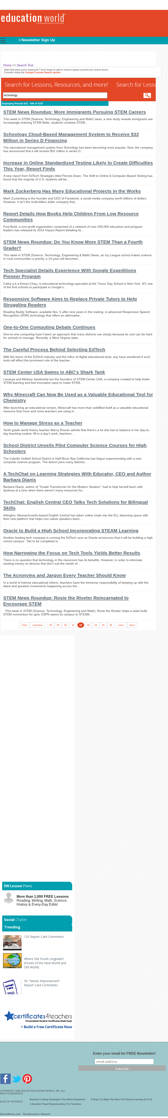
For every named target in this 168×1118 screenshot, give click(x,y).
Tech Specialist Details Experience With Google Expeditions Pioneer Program (69, 273)
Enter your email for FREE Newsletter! (124, 1053)
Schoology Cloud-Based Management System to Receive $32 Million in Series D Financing (71, 137)
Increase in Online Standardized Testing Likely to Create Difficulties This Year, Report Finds (78, 165)
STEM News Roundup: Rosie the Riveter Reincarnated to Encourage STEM (66, 600)
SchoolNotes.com (10, 1114)
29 (58, 625)
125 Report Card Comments (44, 937)
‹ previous (37, 625)
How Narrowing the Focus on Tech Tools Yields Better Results (71, 552)
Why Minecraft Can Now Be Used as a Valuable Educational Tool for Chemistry (78, 397)
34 (95, 625)
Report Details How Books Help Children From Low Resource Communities (71, 216)
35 (103, 625)
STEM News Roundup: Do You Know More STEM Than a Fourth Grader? (73, 244)
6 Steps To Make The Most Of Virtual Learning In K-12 (121, 1099)
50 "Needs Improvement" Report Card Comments (42, 983)
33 (88, 625)
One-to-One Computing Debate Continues (49, 327)
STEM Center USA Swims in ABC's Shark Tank (54, 372)
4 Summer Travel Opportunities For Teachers (55, 1104)
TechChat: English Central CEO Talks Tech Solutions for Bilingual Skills (75, 504)
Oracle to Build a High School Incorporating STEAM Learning (70, 530)
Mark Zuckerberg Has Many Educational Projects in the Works (72, 191)
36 (110, 625)
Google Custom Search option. (43, 72)
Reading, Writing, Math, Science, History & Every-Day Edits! (43, 900)
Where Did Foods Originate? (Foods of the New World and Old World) (45, 963)
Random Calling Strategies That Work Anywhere (57, 1099)
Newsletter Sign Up (38, 40)
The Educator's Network (36, 1114)
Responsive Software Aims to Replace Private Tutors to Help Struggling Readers (70, 301)
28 (50, 625)
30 (65, 625)
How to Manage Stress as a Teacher (42, 422)
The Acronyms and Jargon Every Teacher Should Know (64, 575)
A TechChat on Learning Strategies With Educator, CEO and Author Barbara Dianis (77, 476)
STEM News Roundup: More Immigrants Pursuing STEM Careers (74, 111)
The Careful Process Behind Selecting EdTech (54, 349)
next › (122, 625)
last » (132, 625)
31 (73, 625)
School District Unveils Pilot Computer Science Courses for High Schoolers (75, 448)
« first (24, 625)
